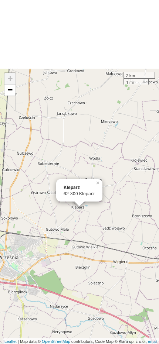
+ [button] (10, 78)
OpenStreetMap (56, 341)
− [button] (10, 89)
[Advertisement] (79, 34)
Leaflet (10, 341)
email (152, 341)
